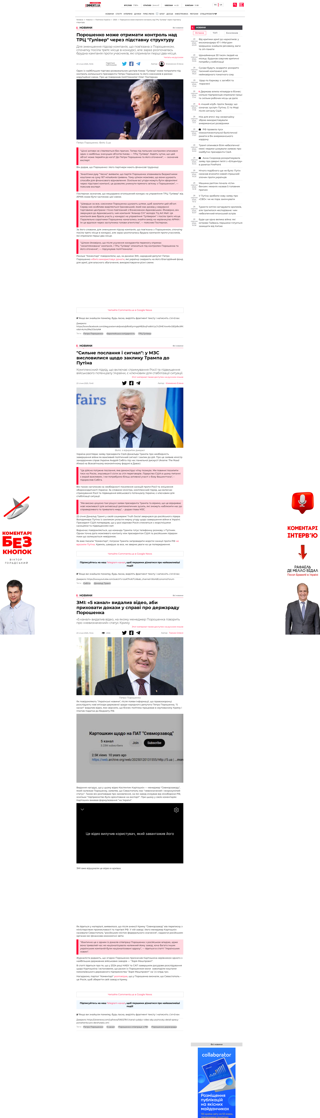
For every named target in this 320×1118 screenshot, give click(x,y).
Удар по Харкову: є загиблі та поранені (216, 82)
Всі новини (178, 28)
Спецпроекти (207, 14)
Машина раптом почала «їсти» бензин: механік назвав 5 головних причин (219, 186)
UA (221, 5)
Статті (119, 14)
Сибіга (86, 583)
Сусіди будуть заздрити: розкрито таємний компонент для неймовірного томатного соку (219, 71)
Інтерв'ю (128, 14)
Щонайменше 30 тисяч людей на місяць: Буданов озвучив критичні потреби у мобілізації (219, 58)
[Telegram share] (138, 64)
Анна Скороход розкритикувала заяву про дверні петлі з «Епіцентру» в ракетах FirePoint (220, 161)
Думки (137, 14)
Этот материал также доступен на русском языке (157, 377)
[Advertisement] (129, 286)
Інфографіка (181, 14)
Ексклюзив (232, 33)
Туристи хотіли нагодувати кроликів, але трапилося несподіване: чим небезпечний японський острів (220, 210)
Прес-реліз (148, 14)
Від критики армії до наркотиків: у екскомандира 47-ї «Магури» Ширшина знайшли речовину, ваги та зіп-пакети (220, 44)
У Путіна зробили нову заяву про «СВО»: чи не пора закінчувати (218, 197)
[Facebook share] (131, 64)
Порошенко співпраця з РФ (133, 1027)
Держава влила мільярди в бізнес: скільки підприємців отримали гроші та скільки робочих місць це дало (220, 94)
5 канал (111, 1027)
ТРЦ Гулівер (144, 334)
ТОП (215, 33)
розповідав (120, 976)
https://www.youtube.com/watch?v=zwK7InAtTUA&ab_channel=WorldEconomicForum (130, 579)
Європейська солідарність (121, 334)
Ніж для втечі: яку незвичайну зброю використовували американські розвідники (216, 120)
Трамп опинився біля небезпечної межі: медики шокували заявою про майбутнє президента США (220, 148)
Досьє (169, 14)
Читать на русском (173, 57)
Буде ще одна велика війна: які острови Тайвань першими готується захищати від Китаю (220, 222)
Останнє (199, 33)
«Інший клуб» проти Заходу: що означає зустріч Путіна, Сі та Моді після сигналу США (219, 107)
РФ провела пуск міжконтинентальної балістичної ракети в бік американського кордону (218, 134)
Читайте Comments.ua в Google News (130, 310)
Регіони (194, 14)
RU (215, 5)
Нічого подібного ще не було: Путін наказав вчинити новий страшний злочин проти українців (220, 174)
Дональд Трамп (102, 583)
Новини (109, 14)
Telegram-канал (116, 562)
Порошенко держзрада (164, 1027)
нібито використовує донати (107, 259)
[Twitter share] (124, 64)
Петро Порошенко (93, 334)
